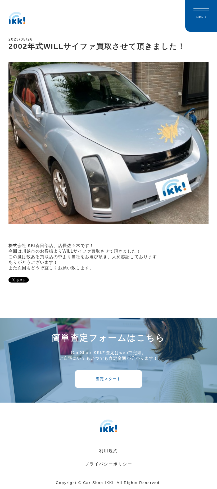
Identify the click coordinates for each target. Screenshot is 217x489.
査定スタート (108, 379)
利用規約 (108, 450)
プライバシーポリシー (108, 464)
